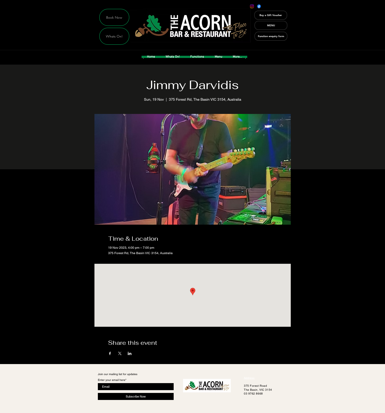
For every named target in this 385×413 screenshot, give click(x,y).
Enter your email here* (112, 379)
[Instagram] (251, 6)
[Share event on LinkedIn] (130, 353)
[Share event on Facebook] (110, 353)
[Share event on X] (120, 353)
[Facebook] (258, 6)
